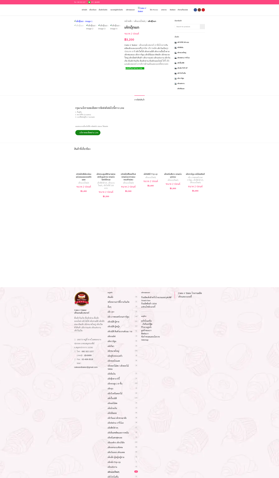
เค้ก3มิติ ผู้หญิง (114, 326)
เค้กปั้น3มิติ (112, 398)
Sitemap (144, 340)
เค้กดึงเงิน (112, 374)
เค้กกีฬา (111, 346)
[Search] (75, 10)
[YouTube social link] (203, 9)
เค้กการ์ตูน (112, 341)
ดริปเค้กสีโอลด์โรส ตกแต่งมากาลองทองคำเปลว (128, 177)
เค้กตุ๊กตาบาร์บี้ (114, 379)
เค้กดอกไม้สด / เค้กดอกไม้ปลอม (118, 367)
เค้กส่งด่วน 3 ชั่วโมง (116, 423)
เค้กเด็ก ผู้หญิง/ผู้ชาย (116, 457)
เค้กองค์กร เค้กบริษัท (116, 443)
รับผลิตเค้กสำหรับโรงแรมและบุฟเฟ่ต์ (156, 297)
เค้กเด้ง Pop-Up (114, 462)
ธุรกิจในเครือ (146, 321)
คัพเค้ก (110, 297)
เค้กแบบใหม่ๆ (140, 21)
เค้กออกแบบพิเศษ (115, 447)
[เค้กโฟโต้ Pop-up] (150, 162)
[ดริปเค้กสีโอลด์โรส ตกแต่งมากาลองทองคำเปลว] (128, 162)
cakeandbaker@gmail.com (86, 367)
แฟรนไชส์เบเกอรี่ (148, 307)
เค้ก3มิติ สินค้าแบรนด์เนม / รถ (120, 331)
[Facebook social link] (195, 9)
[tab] (139, 98)
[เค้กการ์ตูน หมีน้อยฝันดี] (195, 162)
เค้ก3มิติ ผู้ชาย (113, 322)
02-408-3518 (87, 359)
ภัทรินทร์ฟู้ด (147, 324)
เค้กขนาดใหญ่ (113, 351)
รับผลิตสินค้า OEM (149, 304)
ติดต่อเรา (145, 334)
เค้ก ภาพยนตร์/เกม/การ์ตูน (118, 317)
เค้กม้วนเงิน (112, 408)
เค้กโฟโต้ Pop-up (151, 174)
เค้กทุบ (110, 389)
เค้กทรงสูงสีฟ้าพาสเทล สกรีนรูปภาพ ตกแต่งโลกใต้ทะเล (106, 177)
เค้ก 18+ (111, 312)
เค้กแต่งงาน (112, 467)
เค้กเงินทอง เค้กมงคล (116, 452)
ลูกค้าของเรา (146, 330)
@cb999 (97, 2)
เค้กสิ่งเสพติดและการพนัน (118, 433)
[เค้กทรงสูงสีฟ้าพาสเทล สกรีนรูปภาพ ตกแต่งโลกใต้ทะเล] (106, 162)
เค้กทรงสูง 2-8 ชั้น (115, 384)
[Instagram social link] (199, 9)
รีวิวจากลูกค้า (146, 327)
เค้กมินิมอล (112, 413)
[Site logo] (143, 10)
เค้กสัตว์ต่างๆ (102, 183)
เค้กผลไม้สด (112, 403)
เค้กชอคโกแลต (114, 361)
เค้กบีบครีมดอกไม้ (115, 393)
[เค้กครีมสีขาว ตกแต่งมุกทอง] (173, 162)
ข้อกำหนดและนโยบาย (150, 337)
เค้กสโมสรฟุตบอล (115, 438)
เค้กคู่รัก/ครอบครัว (115, 356)
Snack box (145, 300)
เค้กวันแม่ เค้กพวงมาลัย (117, 418)
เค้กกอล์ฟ (111, 336)
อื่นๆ (109, 307)
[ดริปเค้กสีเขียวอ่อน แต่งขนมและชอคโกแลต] (83, 162)
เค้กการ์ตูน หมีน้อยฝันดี (195, 174)
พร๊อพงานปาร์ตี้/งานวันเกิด (118, 302)
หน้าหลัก (128, 21)
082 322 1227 (81, 2)
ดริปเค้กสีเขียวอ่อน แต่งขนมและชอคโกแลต (83, 177)
